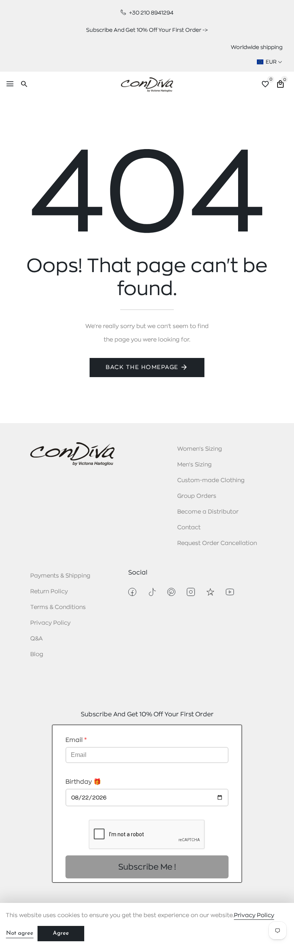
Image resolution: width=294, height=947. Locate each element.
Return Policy (49, 591)
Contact (189, 527)
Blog (36, 654)
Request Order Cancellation (217, 543)
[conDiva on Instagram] (191, 592)
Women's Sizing (199, 449)
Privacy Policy (50, 623)
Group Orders (196, 496)
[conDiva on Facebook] (132, 592)
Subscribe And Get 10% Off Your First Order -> (147, 30)
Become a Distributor (207, 512)
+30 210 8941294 (150, 12)
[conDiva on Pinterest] (171, 592)
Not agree (19, 933)
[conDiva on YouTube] (230, 592)
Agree (61, 933)
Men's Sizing (194, 465)
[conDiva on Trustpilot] (210, 592)
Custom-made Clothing (211, 480)
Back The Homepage (142, 367)
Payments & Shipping (60, 576)
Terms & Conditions (58, 607)
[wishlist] (265, 85)
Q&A (36, 639)
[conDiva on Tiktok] (152, 592)
